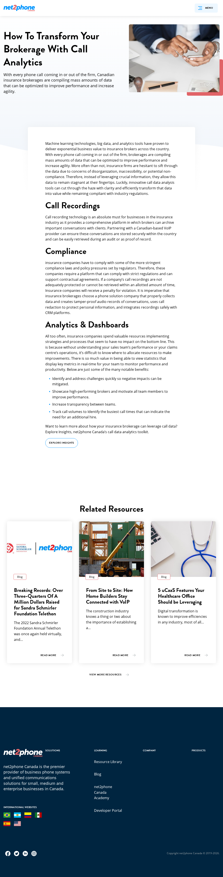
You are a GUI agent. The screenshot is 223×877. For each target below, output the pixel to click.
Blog (97, 774)
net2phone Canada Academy (103, 792)
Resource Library (108, 761)
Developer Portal (108, 810)
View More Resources (105, 675)
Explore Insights (61, 443)
